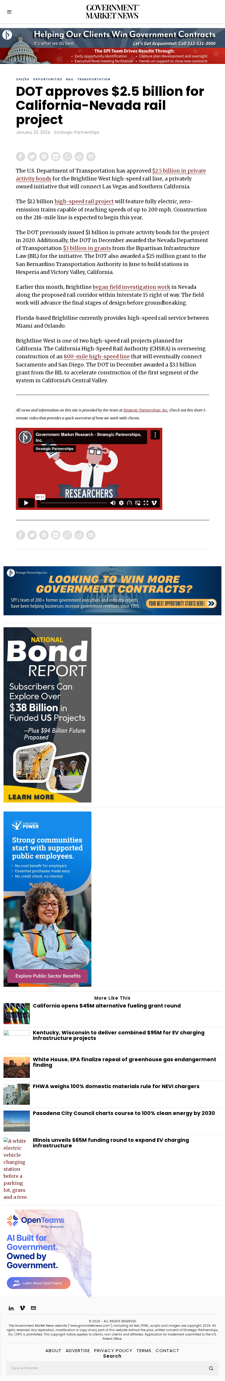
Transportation (93, 79)
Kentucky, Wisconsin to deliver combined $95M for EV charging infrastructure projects (118, 1035)
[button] (211, 1368)
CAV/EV (22, 79)
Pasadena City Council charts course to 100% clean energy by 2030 (124, 1113)
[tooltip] (20, 156)
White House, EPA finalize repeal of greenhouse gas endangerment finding (124, 1062)
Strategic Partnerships (76, 132)
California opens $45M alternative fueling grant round (107, 1006)
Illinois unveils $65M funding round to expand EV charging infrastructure (111, 1143)
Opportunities (47, 79)
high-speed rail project (84, 201)
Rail (70, 79)
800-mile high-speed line (97, 356)
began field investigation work (131, 287)
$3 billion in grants (87, 248)
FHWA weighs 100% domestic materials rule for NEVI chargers (116, 1086)
